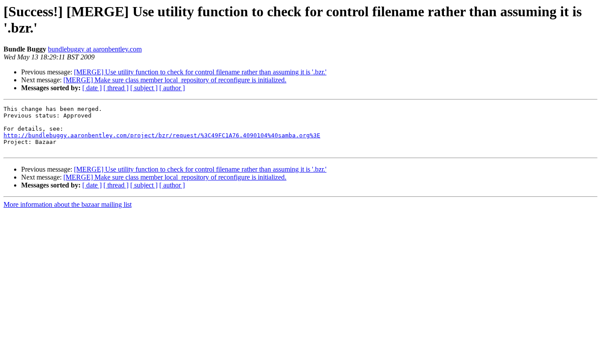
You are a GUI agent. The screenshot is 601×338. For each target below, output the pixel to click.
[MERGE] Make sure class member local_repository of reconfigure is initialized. (174, 80)
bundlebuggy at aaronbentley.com (95, 49)
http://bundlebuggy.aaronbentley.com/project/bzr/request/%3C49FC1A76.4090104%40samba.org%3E (162, 135)
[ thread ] (115, 88)
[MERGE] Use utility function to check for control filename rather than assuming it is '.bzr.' (200, 72)
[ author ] (172, 88)
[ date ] (92, 88)
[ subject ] (144, 88)
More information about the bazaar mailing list (68, 204)
